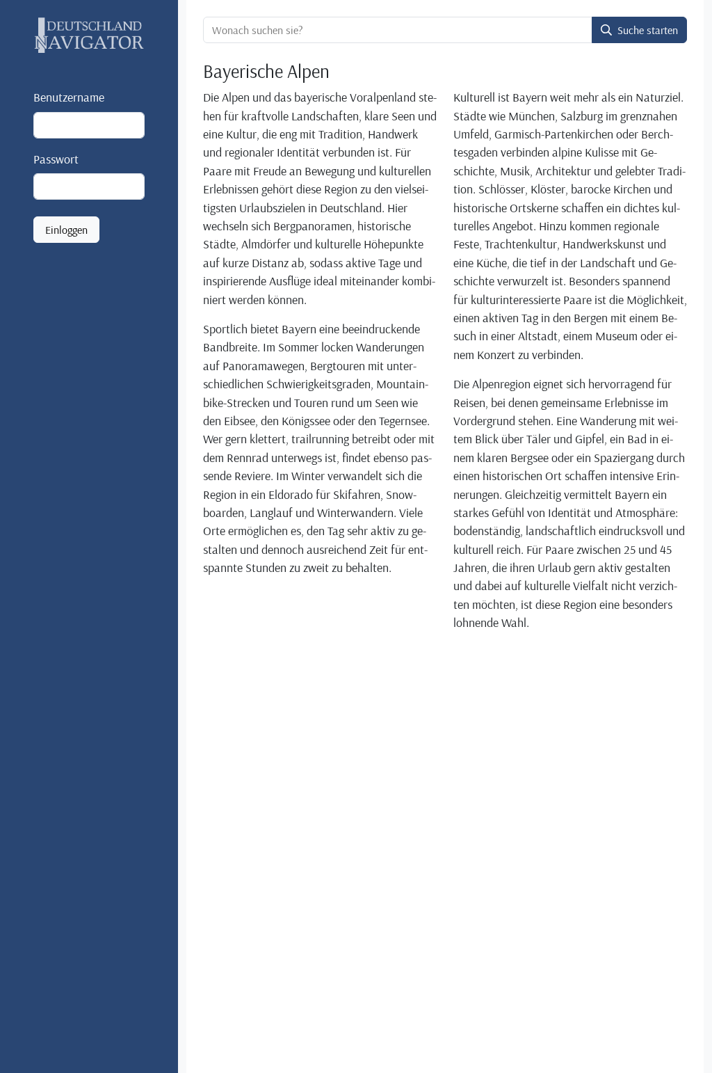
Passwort (56, 158)
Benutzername (68, 96)
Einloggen (66, 230)
